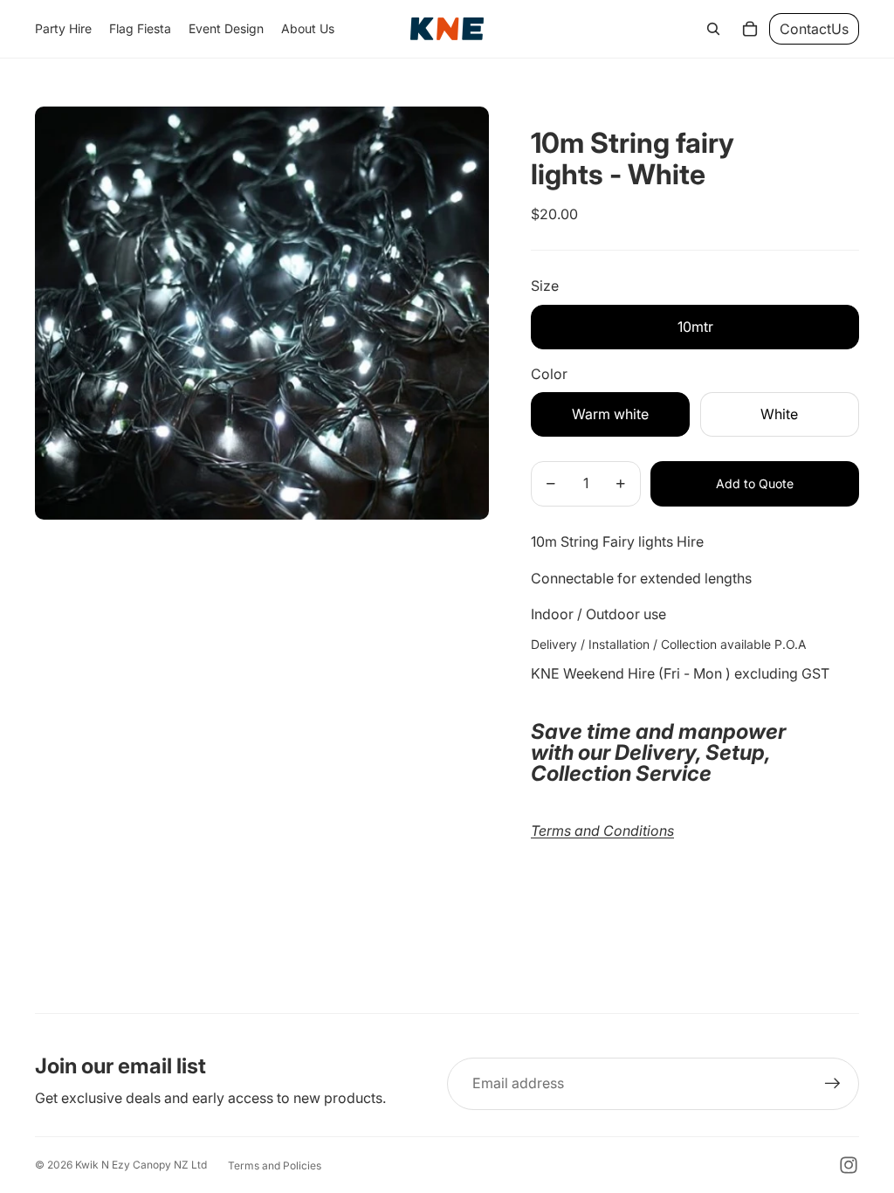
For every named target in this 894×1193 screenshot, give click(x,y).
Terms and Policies (274, 1165)
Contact (814, 29)
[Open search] (713, 29)
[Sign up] (833, 1083)
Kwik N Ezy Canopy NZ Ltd (141, 1164)
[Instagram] (848, 1165)
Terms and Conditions (602, 830)
